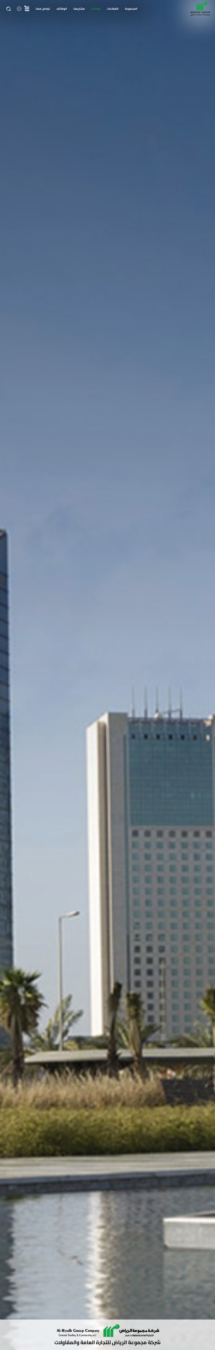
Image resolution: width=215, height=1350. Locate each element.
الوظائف (61, 8)
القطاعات (113, 8)
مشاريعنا (79, 8)
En (19, 8)
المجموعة (131, 8)
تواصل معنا (43, 8)
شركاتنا (95, 8)
